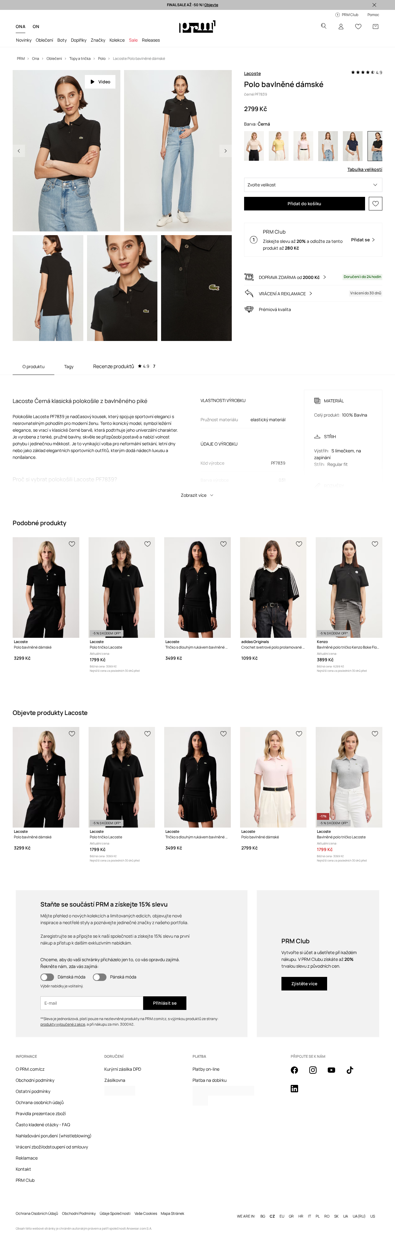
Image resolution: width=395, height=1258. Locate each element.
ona (20, 26)
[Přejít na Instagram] (316, 1073)
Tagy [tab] (68, 366)
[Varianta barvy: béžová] (254, 146)
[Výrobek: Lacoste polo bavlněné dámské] (46, 587)
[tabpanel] (197, 438)
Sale (133, 40)
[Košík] (375, 26)
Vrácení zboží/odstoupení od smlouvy (52, 1147)
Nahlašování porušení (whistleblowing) (54, 1136)
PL (318, 1216)
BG (262, 1216)
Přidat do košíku (304, 203)
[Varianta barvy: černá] (377, 146)
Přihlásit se (165, 1003)
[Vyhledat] (323, 26)
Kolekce (117, 40)
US (372, 1216)
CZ (272, 1216)
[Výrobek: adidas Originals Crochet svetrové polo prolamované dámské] (273, 587)
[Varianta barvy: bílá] (328, 146)
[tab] (124, 366)
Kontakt (23, 1169)
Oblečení (44, 40)
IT (309, 1216)
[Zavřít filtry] (374, 5)
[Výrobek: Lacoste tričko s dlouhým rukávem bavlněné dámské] (197, 587)
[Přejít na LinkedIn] (298, 1092)
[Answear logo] (197, 26)
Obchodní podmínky (35, 1080)
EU (282, 1216)
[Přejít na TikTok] (353, 1073)
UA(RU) (359, 1216)
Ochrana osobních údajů (40, 1102)
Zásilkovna (114, 1080)
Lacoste (252, 73)
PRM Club (25, 1180)
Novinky (23, 40)
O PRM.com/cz (30, 1069)
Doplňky (78, 40)
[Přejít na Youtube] (335, 1073)
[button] (313, 185)
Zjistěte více (304, 983)
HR (300, 1216)
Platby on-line (206, 1069)
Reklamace (27, 1158)
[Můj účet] (341, 26)
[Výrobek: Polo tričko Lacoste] (122, 587)
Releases (151, 40)
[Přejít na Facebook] (298, 1073)
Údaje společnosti (115, 1213)
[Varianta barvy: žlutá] (279, 146)
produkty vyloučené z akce (62, 1024)
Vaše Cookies (146, 1213)
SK (336, 1216)
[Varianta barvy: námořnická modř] (353, 146)
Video (104, 82)
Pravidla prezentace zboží (41, 1113)
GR (291, 1216)
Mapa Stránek (172, 1213)
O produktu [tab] (33, 366)
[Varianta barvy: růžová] (303, 146)
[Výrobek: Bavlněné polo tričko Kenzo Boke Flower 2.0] (349, 587)
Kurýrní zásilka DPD (122, 1069)
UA (345, 1216)
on (36, 26)
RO (327, 1216)
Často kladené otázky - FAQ (43, 1124)
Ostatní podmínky (33, 1091)
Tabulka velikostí (364, 169)
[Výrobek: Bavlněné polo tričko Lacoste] (349, 777)
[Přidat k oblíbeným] (375, 203)
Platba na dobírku (210, 1080)
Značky (98, 40)
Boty (62, 40)
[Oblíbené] (358, 26)
